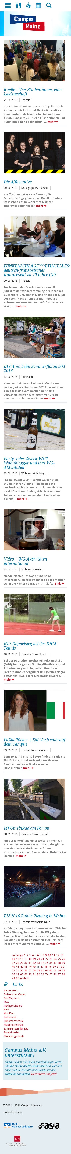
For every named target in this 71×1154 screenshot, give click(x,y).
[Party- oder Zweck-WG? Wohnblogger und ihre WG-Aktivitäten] (34, 429)
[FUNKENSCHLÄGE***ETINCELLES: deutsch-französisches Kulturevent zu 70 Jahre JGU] (34, 236)
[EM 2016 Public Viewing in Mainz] (34, 886)
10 (49, 955)
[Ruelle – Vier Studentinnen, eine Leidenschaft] (34, 60)
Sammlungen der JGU (16, 1028)
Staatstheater (11, 1032)
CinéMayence (11, 998)
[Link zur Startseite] (29, 23)
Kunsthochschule (13, 1020)
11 (53, 955)
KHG (6, 1009)
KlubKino (9, 1013)
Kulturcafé (10, 1017)
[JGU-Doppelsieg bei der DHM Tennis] (34, 614)
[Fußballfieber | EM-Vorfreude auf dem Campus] (34, 710)
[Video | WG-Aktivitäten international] (34, 529)
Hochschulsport (13, 1005)
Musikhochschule (13, 1024)
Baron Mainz (11, 990)
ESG (6, 1001)
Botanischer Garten (15, 994)
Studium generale (14, 1036)
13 (61, 955)
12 (57, 955)
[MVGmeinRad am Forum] (34, 799)
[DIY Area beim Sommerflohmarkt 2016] (34, 337)
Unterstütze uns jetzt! (43, 1073)
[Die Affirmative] (34, 152)
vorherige (17, 955)
